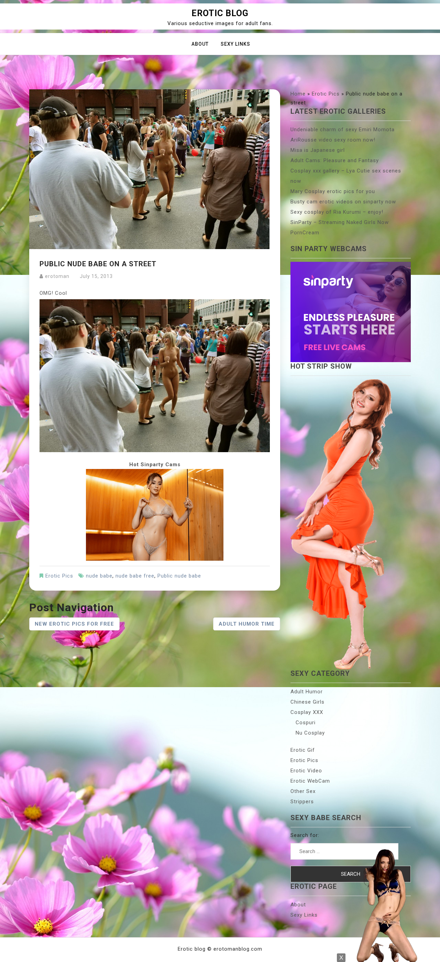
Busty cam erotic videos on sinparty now (343, 202)
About (200, 44)
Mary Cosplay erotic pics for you (332, 191)
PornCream (304, 233)
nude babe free (135, 576)
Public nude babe (179, 576)
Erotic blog (220, 13)
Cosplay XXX (306, 712)
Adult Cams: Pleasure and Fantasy (334, 160)
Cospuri (306, 722)
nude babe (99, 576)
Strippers (302, 801)
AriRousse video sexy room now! (332, 140)
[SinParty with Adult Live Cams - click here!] (154, 514)
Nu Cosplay (310, 733)
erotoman (57, 276)
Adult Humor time (247, 624)
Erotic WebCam (310, 781)
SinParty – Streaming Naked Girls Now (339, 222)
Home (298, 94)
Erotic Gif (302, 750)
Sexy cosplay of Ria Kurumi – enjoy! (336, 212)
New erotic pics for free (74, 624)
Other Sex (303, 791)
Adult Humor (306, 692)
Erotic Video (306, 771)
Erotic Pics (59, 576)
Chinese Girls (307, 702)
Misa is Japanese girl (317, 150)
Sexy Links (235, 44)
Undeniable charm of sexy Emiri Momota (342, 129)
